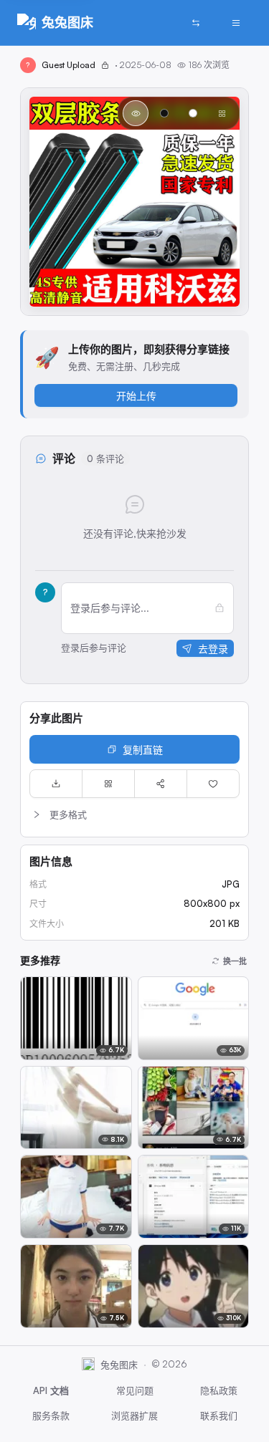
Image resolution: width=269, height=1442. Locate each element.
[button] (134, 814)
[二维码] (108, 783)
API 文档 (51, 1390)
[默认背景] (135, 113)
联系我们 (218, 1415)
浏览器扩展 (134, 1415)
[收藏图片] (213, 783)
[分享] (160, 783)
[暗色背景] (164, 113)
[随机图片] (196, 23)
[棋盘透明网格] (222, 113)
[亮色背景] (193, 113)
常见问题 (135, 1390)
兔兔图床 (67, 22)
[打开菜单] (236, 23)
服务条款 (51, 1415)
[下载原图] (55, 783)
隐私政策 (218, 1390)
